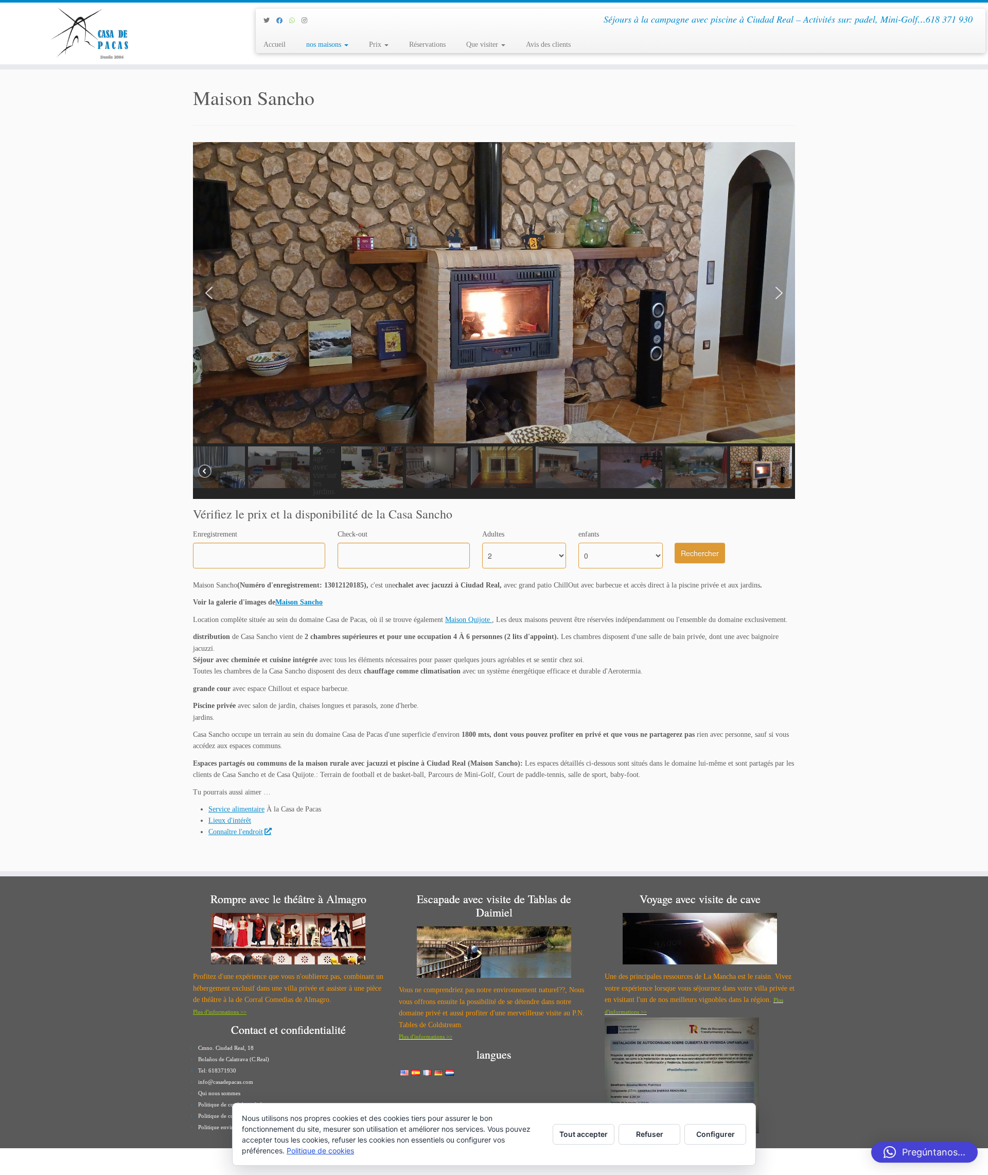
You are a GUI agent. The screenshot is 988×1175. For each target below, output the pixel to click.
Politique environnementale (230, 1127)
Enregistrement (215, 534)
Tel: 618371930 (217, 1070)
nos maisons (324, 44)
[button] (209, 293)
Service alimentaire (236, 809)
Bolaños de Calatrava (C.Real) (233, 1059)
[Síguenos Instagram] (308, 20)
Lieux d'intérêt (229, 820)
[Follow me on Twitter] (269, 20)
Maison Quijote (468, 620)
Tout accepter (583, 1134)
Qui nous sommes (219, 1093)
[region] (494, 320)
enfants (588, 534)
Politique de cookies (222, 1116)
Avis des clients (548, 44)
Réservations (427, 44)
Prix (376, 44)
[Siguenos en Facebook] (282, 20)
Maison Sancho (299, 602)
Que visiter (483, 44)
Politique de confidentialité (230, 1104)
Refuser (649, 1134)
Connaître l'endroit (235, 832)
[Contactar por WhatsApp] (295, 20)
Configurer (715, 1134)
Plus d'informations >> (219, 1012)
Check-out (352, 534)
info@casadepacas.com (225, 1082)
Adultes (493, 534)
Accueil (274, 44)
